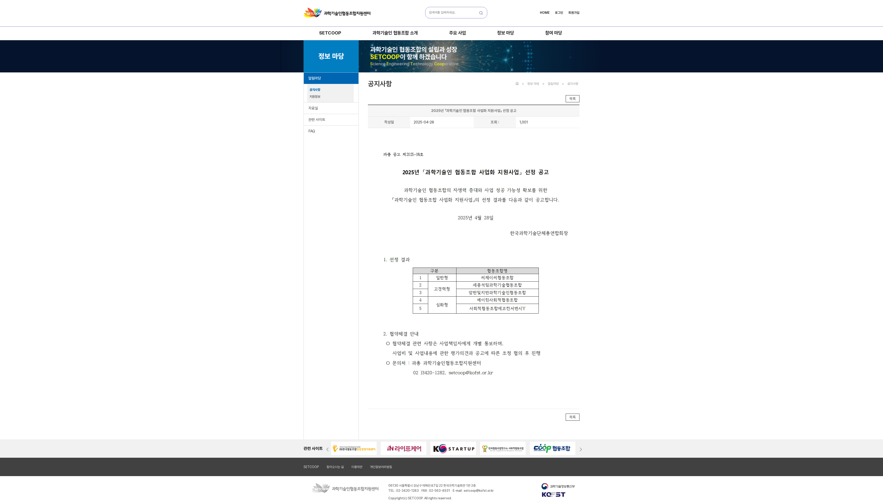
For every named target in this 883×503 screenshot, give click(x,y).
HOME (545, 12)
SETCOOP (330, 33)
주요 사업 (457, 33)
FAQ (311, 131)
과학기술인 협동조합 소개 (395, 33)
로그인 (559, 12)
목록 (572, 99)
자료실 (313, 108)
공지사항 (315, 89)
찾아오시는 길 (335, 467)
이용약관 (356, 467)
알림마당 (314, 78)
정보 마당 (505, 33)
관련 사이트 (316, 119)
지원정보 (315, 96)
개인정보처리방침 (381, 467)
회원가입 (573, 12)
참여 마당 (553, 33)
